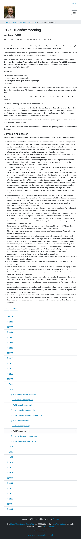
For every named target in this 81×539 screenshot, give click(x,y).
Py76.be (56, 519)
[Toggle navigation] (74, 12)
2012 (11, 363)
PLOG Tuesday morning (21, 431)
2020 (11, 483)
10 (12, 452)
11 (12, 457)
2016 (11, 462)
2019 (11, 478)
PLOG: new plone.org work (22, 405)
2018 (11, 473)
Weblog (15, 22)
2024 (11, 504)
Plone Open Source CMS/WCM (22, 524)
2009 (11, 348)
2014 (11, 374)
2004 (11, 322)
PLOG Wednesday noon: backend (24, 441)
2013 (11, 369)
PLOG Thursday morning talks (23, 410)
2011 (11, 358)
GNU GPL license (48, 527)
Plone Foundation (58, 524)
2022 (11, 493)
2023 (11, 499)
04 (35, 22)
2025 (11, 509)
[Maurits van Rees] (9, 12)
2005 (11, 327)
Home (7, 22)
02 (12, 384)
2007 (11, 337)
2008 (11, 342)
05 (12, 447)
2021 (11, 488)
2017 (11, 467)
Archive (23, 22)
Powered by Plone (40, 531)
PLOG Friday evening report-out (24, 395)
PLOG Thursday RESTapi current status (27, 415)
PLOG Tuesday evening (21, 426)
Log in (74, 3)
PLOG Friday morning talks (22, 400)
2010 (11, 353)
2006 (11, 332)
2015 (30, 22)
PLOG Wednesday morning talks (24, 436)
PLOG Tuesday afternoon (21, 421)
